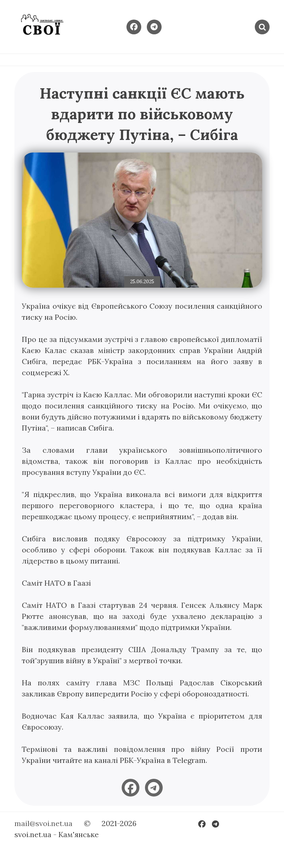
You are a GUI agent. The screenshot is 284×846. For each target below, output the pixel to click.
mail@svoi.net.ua (43, 823)
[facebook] (130, 788)
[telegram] (154, 788)
